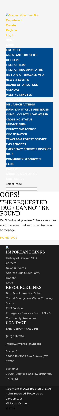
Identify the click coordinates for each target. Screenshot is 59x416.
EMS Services (16, 144)
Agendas (13, 89)
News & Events (17, 79)
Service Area (16, 124)
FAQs (10, 164)
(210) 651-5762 (15, 336)
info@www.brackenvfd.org (23, 343)
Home (10, 40)
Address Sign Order (21, 174)
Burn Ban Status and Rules (27, 109)
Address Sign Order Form (23, 273)
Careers (12, 169)
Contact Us (15, 178)
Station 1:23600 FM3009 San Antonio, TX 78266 (27, 356)
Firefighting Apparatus (24, 69)
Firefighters (16, 65)
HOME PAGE (8, 237)
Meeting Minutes (19, 94)
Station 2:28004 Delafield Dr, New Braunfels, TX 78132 (29, 373)
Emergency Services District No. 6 (28, 313)
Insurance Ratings (20, 104)
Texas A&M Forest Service (26, 139)
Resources (14, 99)
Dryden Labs (14, 398)
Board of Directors (22, 84)
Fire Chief (13, 50)
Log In (10, 35)
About (11, 45)
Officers (13, 60)
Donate (11, 25)
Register (11, 30)
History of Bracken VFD (25, 74)
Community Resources (23, 159)
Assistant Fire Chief (21, 55)
